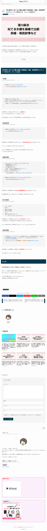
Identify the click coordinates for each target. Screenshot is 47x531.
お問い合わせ (20, 527)
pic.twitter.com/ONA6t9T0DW (11, 238)
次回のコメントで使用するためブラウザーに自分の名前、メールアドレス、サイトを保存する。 (23, 414)
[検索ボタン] (45, 1)
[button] (5, 296)
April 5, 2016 (20, 131)
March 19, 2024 (23, 86)
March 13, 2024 (21, 179)
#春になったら (19, 101)
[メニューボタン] (1, 1)
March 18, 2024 (34, 103)
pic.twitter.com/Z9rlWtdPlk (26, 172)
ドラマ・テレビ (5, 14)
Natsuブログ (23, 1)
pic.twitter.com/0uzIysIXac (25, 129)
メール (5, 405)
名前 (4, 400)
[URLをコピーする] (41, 296)
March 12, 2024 (35, 240)
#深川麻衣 (18, 172)
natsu (8, 322)
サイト (4, 410)
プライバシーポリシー (28, 527)
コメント (5, 384)
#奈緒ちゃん (13, 101)
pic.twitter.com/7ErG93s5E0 (17, 84)
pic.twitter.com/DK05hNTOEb (24, 177)
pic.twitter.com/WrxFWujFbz (17, 215)
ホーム (16, 527)
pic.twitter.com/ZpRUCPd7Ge (29, 101)
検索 (44, 428)
